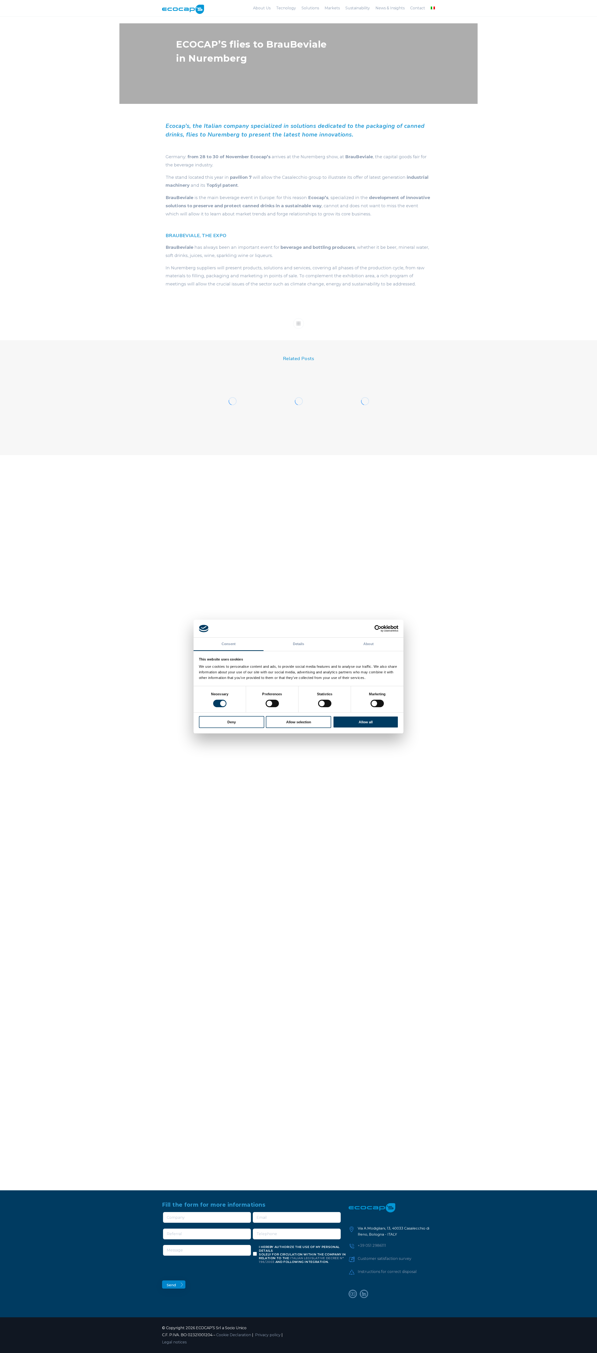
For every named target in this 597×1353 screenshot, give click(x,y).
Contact (417, 8)
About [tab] (368, 644)
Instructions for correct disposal (387, 1271)
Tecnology (286, 8)
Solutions (310, 8)
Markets (332, 8)
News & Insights (390, 8)
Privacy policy (267, 1335)
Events (217, 391)
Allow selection (298, 722)
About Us (262, 8)
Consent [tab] (229, 644)
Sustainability (357, 8)
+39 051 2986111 (372, 1245)
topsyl (235, 391)
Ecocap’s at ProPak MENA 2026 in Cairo (363, 415)
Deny (231, 722)
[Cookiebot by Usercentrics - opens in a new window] (378, 628)
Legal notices (174, 1342)
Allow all (366, 722)
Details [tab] (298, 644)
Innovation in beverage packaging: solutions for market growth (232, 410)
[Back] (298, 323)
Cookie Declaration (233, 1335)
